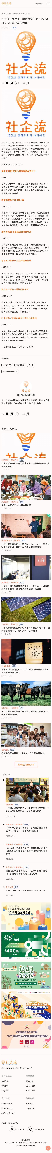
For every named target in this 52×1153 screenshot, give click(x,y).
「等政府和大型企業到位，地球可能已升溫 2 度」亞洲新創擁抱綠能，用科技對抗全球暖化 (25, 629)
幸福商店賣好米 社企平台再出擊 (16, 505)
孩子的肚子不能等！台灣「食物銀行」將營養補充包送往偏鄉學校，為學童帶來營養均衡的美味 (27, 850)
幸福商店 (7, 365)
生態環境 (16, 13)
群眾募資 (20, 365)
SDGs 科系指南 (7, 1113)
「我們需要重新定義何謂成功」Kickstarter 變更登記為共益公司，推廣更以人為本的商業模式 (25, 545)
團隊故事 (5, 1081)
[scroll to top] (48, 1148)
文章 (9, 13)
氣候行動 (26, 13)
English (5, 1090)
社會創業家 (6, 540)
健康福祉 (5, 749)
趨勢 (14, 27)
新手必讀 (29, 1081)
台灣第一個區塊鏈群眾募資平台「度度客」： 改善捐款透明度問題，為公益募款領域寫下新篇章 (25, 587)
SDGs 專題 (30, 1086)
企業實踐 (16, 540)
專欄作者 (5, 1086)
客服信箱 (29, 1103)
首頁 (3, 13)
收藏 (23, 83)
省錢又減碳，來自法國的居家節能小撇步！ (25, 890)
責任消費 (14, 582)
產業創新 (5, 582)
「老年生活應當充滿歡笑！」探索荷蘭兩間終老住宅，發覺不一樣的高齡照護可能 (27, 829)
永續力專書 (30, 1090)
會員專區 (39, 3)
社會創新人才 (6, 1108)
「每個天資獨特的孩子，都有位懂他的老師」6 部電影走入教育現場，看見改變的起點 (27, 809)
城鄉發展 (14, 502)
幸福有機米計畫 (10, 371)
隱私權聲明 (26, 1140)
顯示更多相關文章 (26, 764)
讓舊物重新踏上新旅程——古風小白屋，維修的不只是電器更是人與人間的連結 (27, 872)
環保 (31, 365)
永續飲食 (5, 502)
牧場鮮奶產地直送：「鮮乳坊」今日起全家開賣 (22, 753)
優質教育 (9, 804)
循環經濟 (19, 867)
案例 (22, 582)
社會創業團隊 (6, 1103)
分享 (2, 83)
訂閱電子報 (30, 1108)
